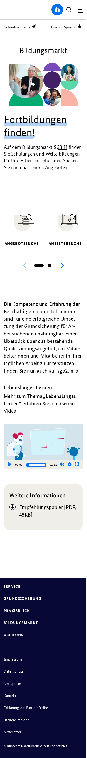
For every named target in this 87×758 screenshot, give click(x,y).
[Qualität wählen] (69, 464)
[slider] (36, 465)
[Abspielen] (14, 449)
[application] (43, 446)
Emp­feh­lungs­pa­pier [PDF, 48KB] (47, 511)
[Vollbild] (77, 464)
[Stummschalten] (62, 464)
